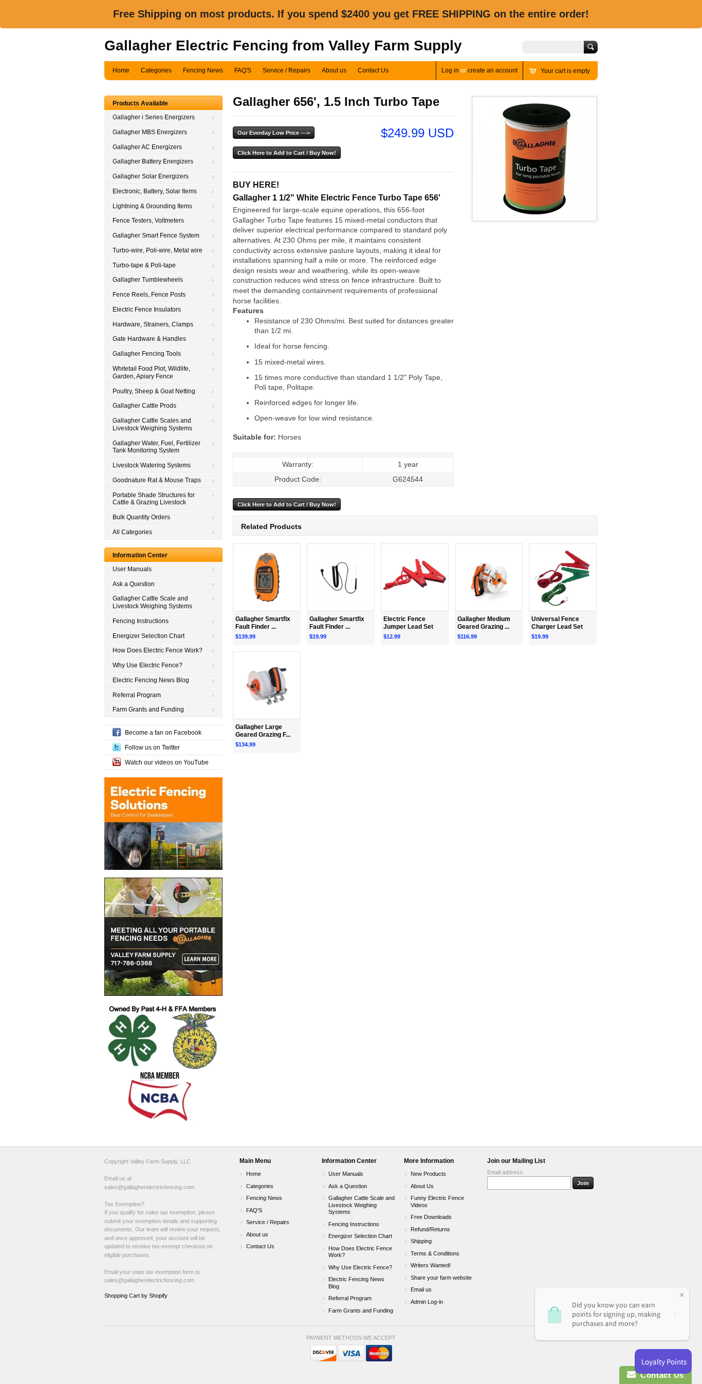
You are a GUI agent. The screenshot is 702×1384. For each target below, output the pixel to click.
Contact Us (373, 70)
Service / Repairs (286, 70)
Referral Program (137, 695)
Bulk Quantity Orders (141, 517)
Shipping (421, 1241)
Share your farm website (441, 1277)
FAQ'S (242, 70)
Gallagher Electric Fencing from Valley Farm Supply (283, 45)
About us (334, 70)
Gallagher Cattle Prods (144, 405)
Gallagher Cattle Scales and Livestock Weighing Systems (152, 424)
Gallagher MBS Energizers (150, 132)
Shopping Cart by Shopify (136, 1295)
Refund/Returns (430, 1229)
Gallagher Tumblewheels (148, 279)
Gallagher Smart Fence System (156, 235)
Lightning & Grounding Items (152, 206)
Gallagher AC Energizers (147, 147)
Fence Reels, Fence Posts (149, 294)
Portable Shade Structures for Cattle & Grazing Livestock (154, 498)
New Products (428, 1174)
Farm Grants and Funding (148, 709)
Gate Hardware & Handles (149, 338)
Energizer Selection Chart (148, 636)
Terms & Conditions (435, 1253)
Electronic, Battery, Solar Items (155, 191)
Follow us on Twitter (152, 747)
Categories (156, 70)
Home (121, 70)
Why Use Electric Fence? (147, 665)
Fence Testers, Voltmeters (148, 220)
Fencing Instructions (141, 621)
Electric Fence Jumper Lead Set (408, 622)
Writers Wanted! (431, 1265)
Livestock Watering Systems (152, 465)
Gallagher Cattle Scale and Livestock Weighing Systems (152, 602)
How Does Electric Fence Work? (157, 650)
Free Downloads (431, 1217)
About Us (422, 1186)
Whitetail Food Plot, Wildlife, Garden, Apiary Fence (151, 372)
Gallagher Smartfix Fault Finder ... (262, 622)
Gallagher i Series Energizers (154, 117)
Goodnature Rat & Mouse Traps (157, 480)
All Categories (132, 532)
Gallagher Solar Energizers (151, 176)
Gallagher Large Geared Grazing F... (262, 730)
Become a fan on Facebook (163, 732)
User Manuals (132, 569)
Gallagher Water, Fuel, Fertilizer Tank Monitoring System (156, 447)
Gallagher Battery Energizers (153, 161)
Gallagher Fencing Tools (147, 353)
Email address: (505, 1172)
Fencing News (203, 70)
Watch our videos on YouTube (167, 762)
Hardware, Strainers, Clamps (153, 324)
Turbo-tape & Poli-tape (144, 265)
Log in (450, 70)
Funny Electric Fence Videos (437, 1201)
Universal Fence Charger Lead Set (557, 622)
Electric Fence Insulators (147, 309)
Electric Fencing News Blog (151, 680)
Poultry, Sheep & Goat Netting (154, 391)
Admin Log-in (427, 1302)
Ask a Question (134, 584)
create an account (493, 70)
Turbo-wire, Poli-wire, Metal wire (157, 250)
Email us (421, 1289)
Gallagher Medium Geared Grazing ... (483, 622)
